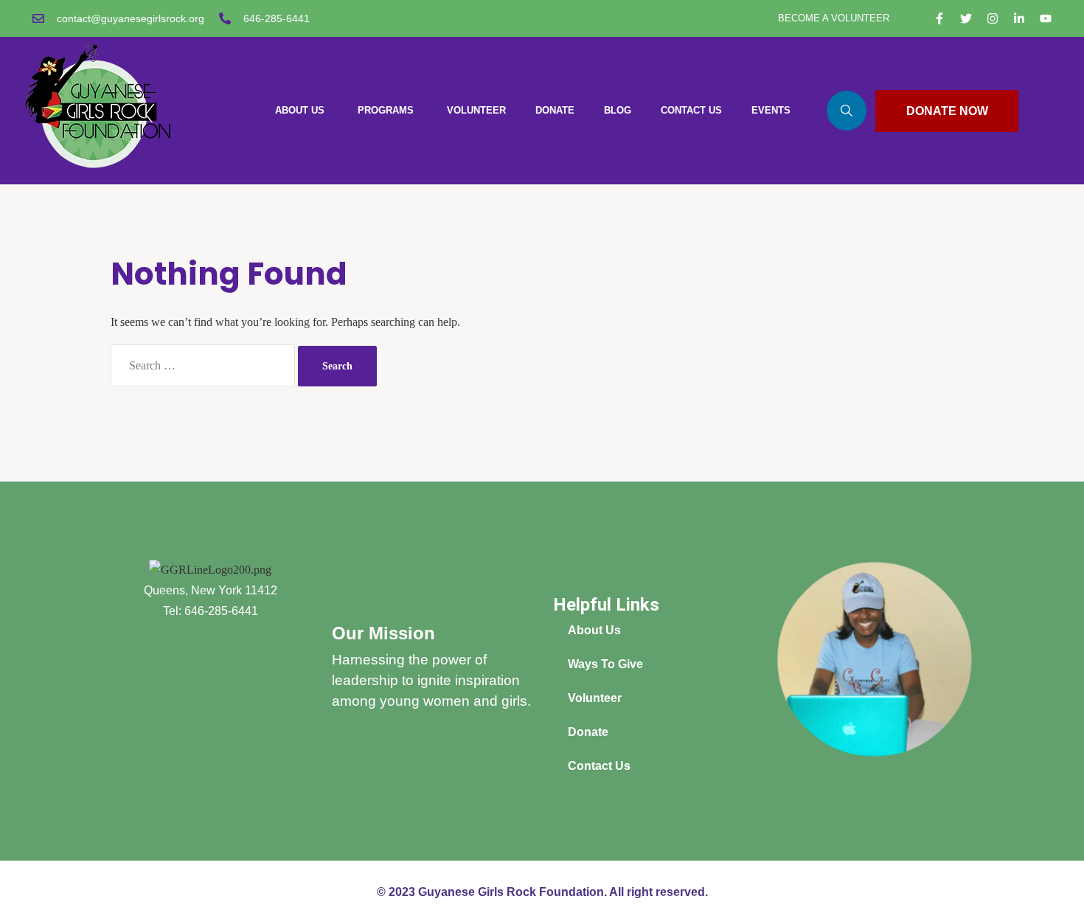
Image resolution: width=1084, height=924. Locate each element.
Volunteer (595, 698)
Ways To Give (605, 664)
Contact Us (599, 766)
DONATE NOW (947, 111)
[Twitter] (966, 18)
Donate (588, 732)
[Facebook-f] (939, 18)
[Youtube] (1046, 18)
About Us (594, 630)
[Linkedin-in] (1019, 18)
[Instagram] (992, 18)
